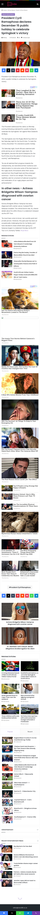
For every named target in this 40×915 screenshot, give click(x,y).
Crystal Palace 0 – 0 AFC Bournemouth (23, 801)
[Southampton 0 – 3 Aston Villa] (7, 819)
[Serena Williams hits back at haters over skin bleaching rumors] (7, 857)
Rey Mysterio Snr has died (23, 846)
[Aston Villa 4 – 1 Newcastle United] (7, 776)
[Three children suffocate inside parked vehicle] (10, 709)
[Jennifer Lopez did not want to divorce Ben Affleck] (7, 883)
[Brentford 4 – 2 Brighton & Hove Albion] (7, 811)
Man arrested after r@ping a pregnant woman (27, 697)
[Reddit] (22, 70)
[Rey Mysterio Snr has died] (7, 849)
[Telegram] (36, 70)
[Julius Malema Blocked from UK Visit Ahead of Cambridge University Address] (7, 243)
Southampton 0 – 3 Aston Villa (25, 817)
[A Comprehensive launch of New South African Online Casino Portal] (10, 666)
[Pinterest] (18, 70)
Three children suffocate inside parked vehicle (10, 717)
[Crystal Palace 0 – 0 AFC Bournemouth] (7, 802)
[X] (8, 70)
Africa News (11, 10)
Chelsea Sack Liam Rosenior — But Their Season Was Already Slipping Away (25, 748)
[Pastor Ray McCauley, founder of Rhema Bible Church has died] (7, 254)
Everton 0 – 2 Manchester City (24, 791)
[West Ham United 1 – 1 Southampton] (7, 785)
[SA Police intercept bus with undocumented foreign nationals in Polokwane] (29, 709)
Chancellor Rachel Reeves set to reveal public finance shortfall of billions (25, 263)
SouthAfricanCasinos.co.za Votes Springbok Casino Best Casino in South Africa (29, 675)
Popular (10, 732)
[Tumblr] (13, 70)
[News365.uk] (12, 4)
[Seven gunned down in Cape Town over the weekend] (10, 689)
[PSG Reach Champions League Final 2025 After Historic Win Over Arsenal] (7, 758)
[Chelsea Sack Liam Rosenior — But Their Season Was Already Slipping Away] (7, 749)
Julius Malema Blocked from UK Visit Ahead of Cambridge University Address (25, 243)
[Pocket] (27, 70)
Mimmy (5, 37)
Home (5, 10)
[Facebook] (4, 70)
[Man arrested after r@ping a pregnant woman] (29, 689)
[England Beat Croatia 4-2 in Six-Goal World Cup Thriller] (7, 740)
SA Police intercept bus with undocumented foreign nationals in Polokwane (29, 719)
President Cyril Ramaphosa (20, 587)
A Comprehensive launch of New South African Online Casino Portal (10, 675)
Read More (24, 230)
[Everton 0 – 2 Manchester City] (7, 793)
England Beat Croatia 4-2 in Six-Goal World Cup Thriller (25, 739)
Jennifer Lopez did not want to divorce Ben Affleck (24, 882)
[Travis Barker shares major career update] (7, 866)
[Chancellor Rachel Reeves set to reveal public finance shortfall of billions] (7, 263)
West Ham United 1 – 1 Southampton (21, 784)
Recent (30, 732)
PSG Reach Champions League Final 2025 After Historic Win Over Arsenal (26, 758)
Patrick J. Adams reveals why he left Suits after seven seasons (25, 873)
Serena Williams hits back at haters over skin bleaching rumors (26, 856)
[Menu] (2, 5)
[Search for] (38, 5)
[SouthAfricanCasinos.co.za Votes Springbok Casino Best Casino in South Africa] (29, 666)
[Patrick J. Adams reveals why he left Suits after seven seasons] (7, 874)
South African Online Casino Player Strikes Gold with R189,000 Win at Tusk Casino (25, 274)
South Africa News (21, 10)
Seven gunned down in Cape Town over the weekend (9, 697)
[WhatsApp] (32, 70)
